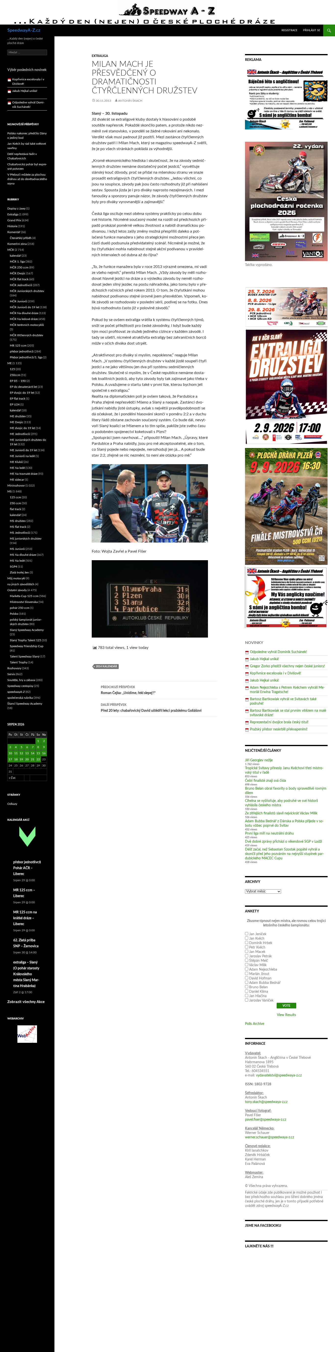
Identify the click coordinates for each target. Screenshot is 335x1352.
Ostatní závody (17, 590)
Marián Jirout (259, 974)
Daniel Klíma (258, 991)
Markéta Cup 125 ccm (24, 596)
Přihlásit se (311, 30)
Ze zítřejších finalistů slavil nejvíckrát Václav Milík (281, 813)
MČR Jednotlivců (21, 285)
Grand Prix (14, 220)
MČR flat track (19, 279)
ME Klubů (16, 461)
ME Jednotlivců (20, 433)
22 (38, 759)
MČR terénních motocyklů (27, 324)
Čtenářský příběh (21, 238)
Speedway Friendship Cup (26, 646)
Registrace (289, 30)
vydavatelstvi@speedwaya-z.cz (279, 1075)
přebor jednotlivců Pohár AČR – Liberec (27, 868)
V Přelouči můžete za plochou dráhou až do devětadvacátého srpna (27, 179)
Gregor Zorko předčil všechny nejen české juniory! (287, 666)
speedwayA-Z (16, 691)
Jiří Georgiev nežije (259, 760)
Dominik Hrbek (260, 943)
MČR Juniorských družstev (27, 291)
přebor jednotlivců (22, 351)
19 (21, 759)
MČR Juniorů (18, 301)
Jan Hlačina (258, 996)
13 (27, 753)
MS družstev (18, 520)
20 (27, 759)
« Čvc (12, 777)
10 (10, 753)
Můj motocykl (16, 578)
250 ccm (15, 503)
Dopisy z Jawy (16, 208)
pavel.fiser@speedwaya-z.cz (265, 1119)
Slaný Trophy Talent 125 (25, 640)
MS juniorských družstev (25, 538)
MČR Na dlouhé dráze (24, 313)
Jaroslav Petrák (260, 956)
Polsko (14, 613)
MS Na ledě (17, 560)
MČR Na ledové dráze (24, 319)
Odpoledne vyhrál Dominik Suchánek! (278, 652)
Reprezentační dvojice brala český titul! (279, 722)
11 (16, 753)
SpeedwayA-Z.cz (23, 30)
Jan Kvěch (256, 938)
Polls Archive (254, 1024)
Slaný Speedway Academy (27, 629)
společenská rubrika (20, 697)
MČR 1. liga (17, 261)
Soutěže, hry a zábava (21, 680)
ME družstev (18, 416)
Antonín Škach (130, 100)
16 (44, 753)
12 (21, 753)
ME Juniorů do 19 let (23, 450)
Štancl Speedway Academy (24, 703)
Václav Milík (258, 965)
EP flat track (17, 398)
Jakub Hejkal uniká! (264, 659)
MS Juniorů (17, 548)
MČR (10, 249)
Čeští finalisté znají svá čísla (265, 780)
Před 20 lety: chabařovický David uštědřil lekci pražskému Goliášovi (151, 707)
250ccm (15, 375)
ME (9, 363)
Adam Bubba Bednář (265, 983)
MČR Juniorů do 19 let (24, 307)
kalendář (15, 255)
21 (32, 759)
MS (9, 491)
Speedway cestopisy (20, 685)
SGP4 (13, 566)
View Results (286, 1015)
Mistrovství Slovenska (24, 601)
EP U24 (15, 404)
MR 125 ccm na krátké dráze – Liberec (25, 918)
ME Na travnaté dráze (24, 473)
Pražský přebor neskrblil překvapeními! (279, 729)
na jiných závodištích (20, 584)
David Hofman (260, 978)
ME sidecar (17, 479)
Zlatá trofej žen (19, 572)
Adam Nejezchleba (263, 969)
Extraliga (100, 56)
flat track (15, 509)
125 (12, 369)
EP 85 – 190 (18, 380)
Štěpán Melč (258, 960)
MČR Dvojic (18, 273)
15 (38, 753)
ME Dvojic (16, 422)
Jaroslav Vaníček (261, 1000)
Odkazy (12, 803)
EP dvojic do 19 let (22, 392)
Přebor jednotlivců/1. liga (26, 357)
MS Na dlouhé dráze (23, 554)
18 (16, 759)
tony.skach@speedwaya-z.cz (266, 1102)
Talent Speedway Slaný (24, 656)
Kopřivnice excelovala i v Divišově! (275, 673)
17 (10, 759)
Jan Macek (257, 952)
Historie (12, 226)
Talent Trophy (18, 662)
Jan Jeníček (257, 934)
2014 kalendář (106, 666)
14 (32, 753)
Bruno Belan (258, 987)
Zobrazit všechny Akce (26, 1002)
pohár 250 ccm (19, 607)
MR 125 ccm (18, 345)
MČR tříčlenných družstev (26, 335)
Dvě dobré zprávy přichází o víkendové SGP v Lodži (283, 841)
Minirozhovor (16, 485)
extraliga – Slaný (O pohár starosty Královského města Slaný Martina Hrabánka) (26, 974)
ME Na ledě (17, 467)
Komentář (13, 232)
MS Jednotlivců (20, 532)
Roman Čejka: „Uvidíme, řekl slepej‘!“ (128, 690)
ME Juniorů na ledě (22, 456)
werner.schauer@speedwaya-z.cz (269, 1137)
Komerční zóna (17, 243)
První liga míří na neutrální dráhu (269, 833)
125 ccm (15, 497)
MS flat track (18, 526)
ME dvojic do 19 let (22, 428)
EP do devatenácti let (23, 386)
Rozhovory (14, 668)
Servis (11, 674)
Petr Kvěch (257, 947)
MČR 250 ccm (19, 267)
